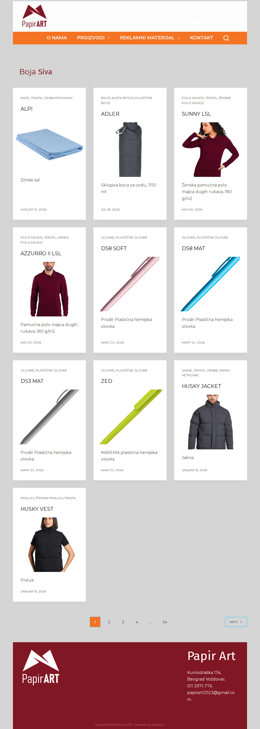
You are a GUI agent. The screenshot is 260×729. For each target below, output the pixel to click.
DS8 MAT (193, 248)
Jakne (187, 370)
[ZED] (129, 416)
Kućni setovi (123, 98)
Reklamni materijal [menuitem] (147, 38)
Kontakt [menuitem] (201, 38)
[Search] (226, 38)
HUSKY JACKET (201, 386)
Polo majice (193, 98)
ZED (106, 381)
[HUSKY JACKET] (210, 422)
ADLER (110, 114)
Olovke (108, 237)
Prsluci (27, 498)
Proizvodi (91, 38)
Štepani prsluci (49, 498)
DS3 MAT (32, 381)
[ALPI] (49, 144)
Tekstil (37, 98)
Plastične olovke (132, 237)
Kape (25, 98)
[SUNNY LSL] (210, 149)
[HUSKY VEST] (49, 544)
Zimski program (58, 98)
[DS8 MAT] (210, 284)
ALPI (26, 109)
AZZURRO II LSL (41, 253)
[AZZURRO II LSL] (49, 289)
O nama (57, 38)
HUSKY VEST (37, 509)
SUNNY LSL (196, 114)
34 (165, 622)
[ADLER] (129, 149)
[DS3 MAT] (49, 416)
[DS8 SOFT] (129, 284)
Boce (105, 98)
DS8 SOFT (114, 248)
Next (234, 622)
